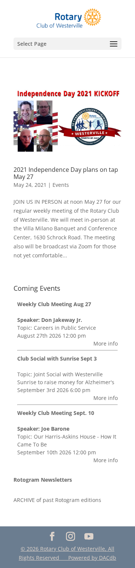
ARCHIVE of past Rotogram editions (57, 499)
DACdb (107, 557)
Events (60, 184)
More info (105, 343)
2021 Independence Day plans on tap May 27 (66, 173)
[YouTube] (88, 536)
